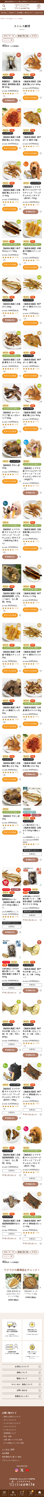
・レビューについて (9, 1426)
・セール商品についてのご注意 (13, 1443)
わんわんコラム (39, 12)
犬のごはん (4, 12)
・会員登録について (9, 1433)
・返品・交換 (6, 1436)
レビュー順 (8, 40)
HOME (3, 18)
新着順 (34, 36)
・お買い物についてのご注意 (12, 1440)
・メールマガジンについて (11, 1423)
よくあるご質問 (8, 1450)
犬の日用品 (20, 12)
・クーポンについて (9, 1430)
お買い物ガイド (9, 1413)
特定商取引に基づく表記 (11, 1457)
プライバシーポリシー (11, 1460)
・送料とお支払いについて (11, 1417)
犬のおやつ (12, 12)
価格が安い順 (9, 36)
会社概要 (5, 1453)
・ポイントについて (9, 1420)
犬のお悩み (9, 18)
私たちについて (29, 12)
